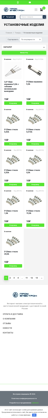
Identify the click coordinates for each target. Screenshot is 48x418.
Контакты (8, 333)
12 (32, 278)
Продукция (10, 17)
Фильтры (24, 53)
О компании (9, 319)
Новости (7, 328)
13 (37, 278)
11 (27, 278)
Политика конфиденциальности (24, 398)
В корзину (13, 103)
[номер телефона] (18, 2)
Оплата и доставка (13, 314)
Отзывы (7, 323)
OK (34, 415)
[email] (30, 2)
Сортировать (13, 39)
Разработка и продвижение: (24, 403)
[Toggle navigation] (36, 9)
